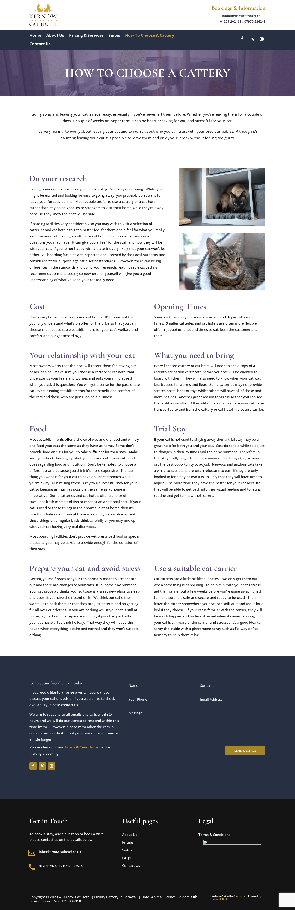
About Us (55, 35)
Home (35, 35)
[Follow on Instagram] (262, 39)
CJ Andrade (239, 896)
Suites (114, 35)
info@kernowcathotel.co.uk (244, 16)
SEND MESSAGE (245, 750)
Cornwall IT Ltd (220, 899)
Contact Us (40, 44)
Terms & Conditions (81, 747)
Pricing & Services (86, 35)
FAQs (126, 858)
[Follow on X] (252, 39)
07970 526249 (255, 21)
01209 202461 (230, 21)
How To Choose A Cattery (149, 35)
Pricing (127, 842)
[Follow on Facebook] (242, 39)
